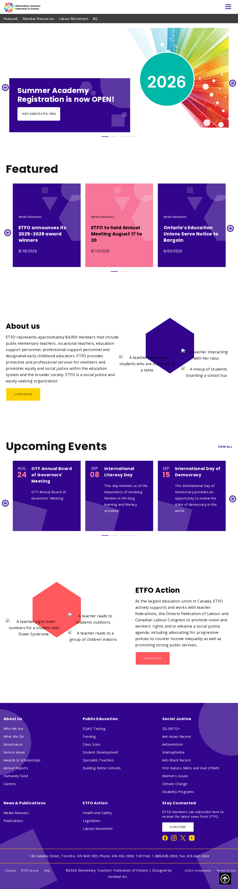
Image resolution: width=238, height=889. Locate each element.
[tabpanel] (119, 80)
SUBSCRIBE (178, 827)
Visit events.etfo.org (39, 114)
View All (225, 447)
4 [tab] (132, 136)
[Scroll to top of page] (225, 878)
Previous (5, 87)
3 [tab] (123, 136)
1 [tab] (105, 136)
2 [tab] (114, 136)
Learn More (23, 394)
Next (233, 83)
